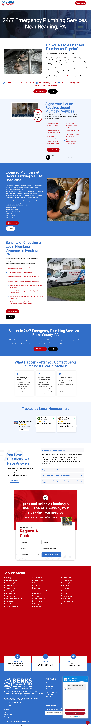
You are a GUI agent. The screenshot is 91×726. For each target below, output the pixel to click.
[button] (76, 426)
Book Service (41, 91)
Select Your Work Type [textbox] (49, 548)
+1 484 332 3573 (65, 158)
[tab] (62, 450)
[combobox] (51, 548)
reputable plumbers (64, 76)
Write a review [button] (24, 429)
